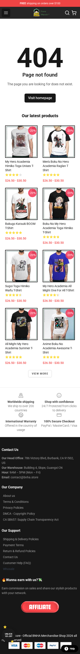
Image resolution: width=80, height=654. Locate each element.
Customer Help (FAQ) (17, 563)
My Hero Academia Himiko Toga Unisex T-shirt (19, 166)
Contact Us (10, 557)
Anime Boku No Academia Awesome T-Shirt (57, 348)
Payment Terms (13, 545)
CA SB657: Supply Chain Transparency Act (31, 519)
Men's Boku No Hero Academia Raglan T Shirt (56, 166)
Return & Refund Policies (19, 551)
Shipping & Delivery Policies (21, 539)
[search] (67, 12)
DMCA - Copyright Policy (19, 513)
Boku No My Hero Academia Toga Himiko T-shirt (58, 228)
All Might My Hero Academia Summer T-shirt (19, 348)
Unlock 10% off (8, 635)
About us (9, 495)
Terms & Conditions (16, 501)
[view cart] (74, 12)
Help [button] (72, 648)
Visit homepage (40, 98)
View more (40, 373)
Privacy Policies (13, 507)
